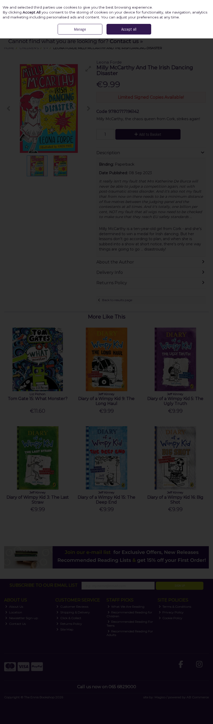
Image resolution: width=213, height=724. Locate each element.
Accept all (128, 29)
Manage (80, 29)
